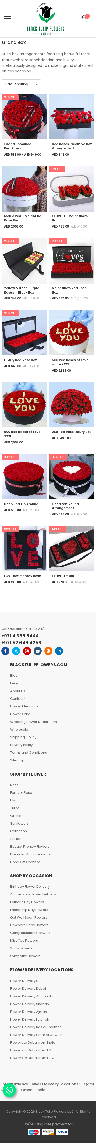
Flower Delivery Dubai (28, 988)
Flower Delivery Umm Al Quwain (36, 1034)
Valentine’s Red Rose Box (69, 290)
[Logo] (45, 19)
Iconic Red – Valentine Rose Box (22, 218)
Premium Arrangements (30, 854)
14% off (57, 529)
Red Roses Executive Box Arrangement (72, 146)
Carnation (18, 831)
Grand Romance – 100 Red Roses (22, 146)
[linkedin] (59, 651)
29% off (58, 241)
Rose (14, 784)
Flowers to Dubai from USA (32, 1057)
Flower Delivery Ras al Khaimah (36, 1027)
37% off (10, 97)
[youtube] (38, 651)
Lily (12, 800)
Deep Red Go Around (21, 504)
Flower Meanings (24, 706)
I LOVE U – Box (63, 576)
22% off (10, 241)
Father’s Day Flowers (27, 902)
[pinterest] (48, 651)
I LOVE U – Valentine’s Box (70, 218)
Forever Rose (21, 792)
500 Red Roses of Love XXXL (22, 434)
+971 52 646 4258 (21, 642)
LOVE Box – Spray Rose (22, 576)
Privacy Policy (21, 744)
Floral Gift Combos (25, 861)
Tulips (15, 808)
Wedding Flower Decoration (33, 721)
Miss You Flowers (24, 940)
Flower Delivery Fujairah (29, 1019)
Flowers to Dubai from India (32, 1042)
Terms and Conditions (28, 752)
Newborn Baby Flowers (29, 925)
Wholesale (19, 729)
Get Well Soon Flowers (28, 917)
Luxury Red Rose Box (20, 360)
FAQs (14, 683)
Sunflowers (19, 823)
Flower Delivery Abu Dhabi (31, 996)
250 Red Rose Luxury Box (71, 432)
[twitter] (16, 651)
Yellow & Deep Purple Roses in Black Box (21, 290)
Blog (14, 675)
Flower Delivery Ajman (28, 1011)
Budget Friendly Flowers (29, 846)
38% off (10, 457)
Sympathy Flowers (25, 955)
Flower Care (20, 714)
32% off (10, 313)
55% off (10, 529)
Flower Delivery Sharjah (29, 1004)
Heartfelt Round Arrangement (65, 506)
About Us (17, 690)
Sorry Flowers (21, 948)
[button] (7, 18)
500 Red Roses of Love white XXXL (70, 362)
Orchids (16, 815)
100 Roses (18, 838)
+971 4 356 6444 (20, 635)
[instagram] (27, 651)
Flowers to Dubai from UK (30, 1050)
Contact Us (19, 698)
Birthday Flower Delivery (30, 886)
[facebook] (5, 651)
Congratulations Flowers (30, 932)
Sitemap (17, 760)
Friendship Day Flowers (29, 909)
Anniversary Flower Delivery (33, 894)
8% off (57, 169)
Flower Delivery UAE (26, 980)
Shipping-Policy (23, 737)
